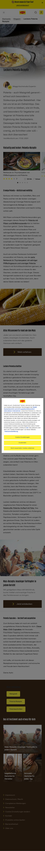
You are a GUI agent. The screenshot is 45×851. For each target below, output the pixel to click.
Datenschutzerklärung (11, 431)
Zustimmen (22, 442)
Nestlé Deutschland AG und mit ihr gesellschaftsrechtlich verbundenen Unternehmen (20, 409)
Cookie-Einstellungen (22, 437)
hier (27, 427)
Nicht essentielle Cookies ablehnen (22, 448)
